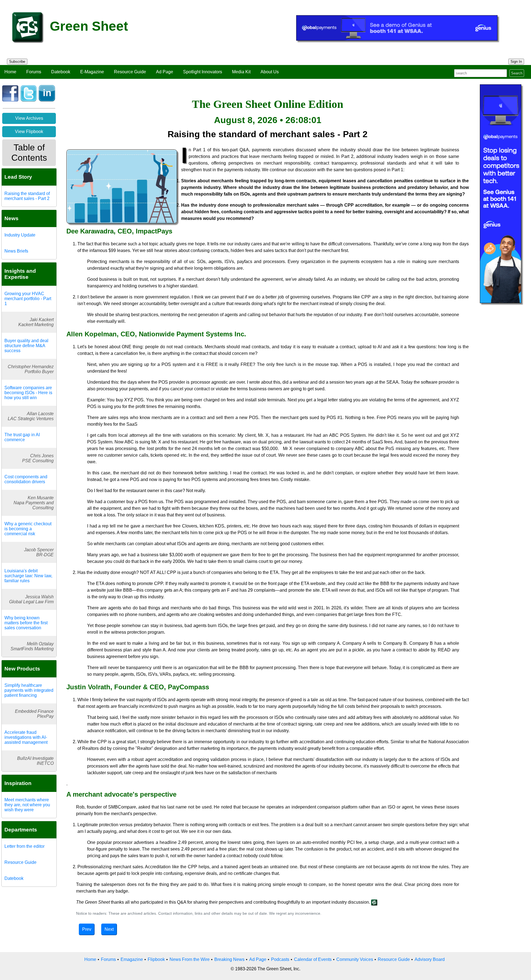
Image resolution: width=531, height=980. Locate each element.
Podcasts (280, 959)
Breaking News (229, 959)
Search (516, 73)
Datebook (60, 71)
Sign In (516, 61)
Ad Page (164, 71)
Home (10, 71)
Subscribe (17, 61)
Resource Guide (130, 71)
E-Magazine (92, 71)
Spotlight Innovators (202, 71)
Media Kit (241, 71)
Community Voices (354, 959)
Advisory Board (430, 959)
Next (109, 929)
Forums (33, 71)
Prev (86, 929)
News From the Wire (190, 959)
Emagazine (132, 959)
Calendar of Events (313, 959)
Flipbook (156, 959)
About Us (270, 71)
